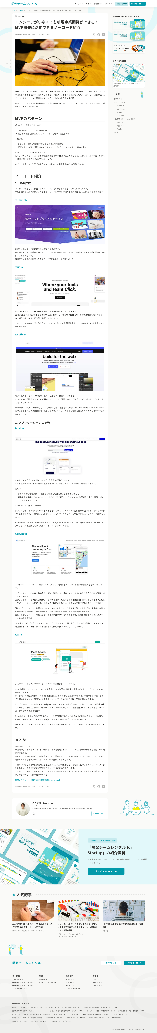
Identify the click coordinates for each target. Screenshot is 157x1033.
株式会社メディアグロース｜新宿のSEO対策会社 (28, 1018)
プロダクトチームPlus (19, 988)
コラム (95, 979)
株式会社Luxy (16, 1014)
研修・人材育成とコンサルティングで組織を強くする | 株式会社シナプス (120, 1011)
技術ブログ (96, 982)
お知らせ (69, 985)
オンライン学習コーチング (70, 1007)
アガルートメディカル (52, 1007)
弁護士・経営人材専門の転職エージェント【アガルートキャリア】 (72, 1011)
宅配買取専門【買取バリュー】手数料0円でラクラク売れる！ (66, 1018)
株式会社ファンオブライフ (110, 1007)
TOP (13, 10)
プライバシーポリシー (73, 988)
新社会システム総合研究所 (32, 1014)
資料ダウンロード (137, 4)
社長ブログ (96, 985)
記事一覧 (96, 813)
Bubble (19, 428)
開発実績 (42, 979)
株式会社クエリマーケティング (99, 1018)
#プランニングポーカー (38, 931)
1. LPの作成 (119, 105)
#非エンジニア (33, 34)
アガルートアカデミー (35, 1007)
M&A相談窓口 (116, 1018)
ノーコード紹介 (119, 102)
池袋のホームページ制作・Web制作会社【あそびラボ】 (30, 1021)
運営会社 (69, 979)
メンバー (69, 982)
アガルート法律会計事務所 (90, 1007)
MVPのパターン (119, 99)
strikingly (21, 200)
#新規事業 (18, 34)
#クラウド (42, 34)
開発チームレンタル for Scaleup (22, 985)
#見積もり (25, 931)
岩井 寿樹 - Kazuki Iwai (43, 803)
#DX (48, 34)
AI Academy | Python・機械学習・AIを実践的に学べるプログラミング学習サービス (99, 1014)
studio (19, 267)
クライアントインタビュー (47, 982)
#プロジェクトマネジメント (67, 936)
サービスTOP (16, 979)
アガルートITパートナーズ (61, 1014)
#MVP (25, 34)
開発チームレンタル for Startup (22, 982)
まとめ (115, 132)
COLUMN (20, 10)
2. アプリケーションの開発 (125, 119)
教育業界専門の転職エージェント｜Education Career (30, 1011)
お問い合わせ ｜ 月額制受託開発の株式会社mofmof (37, 779)
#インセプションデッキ (75, 934)
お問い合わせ (122, 4)
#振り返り (106, 931)
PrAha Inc (46, 1014)
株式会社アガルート (18, 1007)
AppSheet (21, 533)
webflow (20, 334)
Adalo (18, 634)
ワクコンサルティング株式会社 (61, 1021)
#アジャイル (16, 931)
